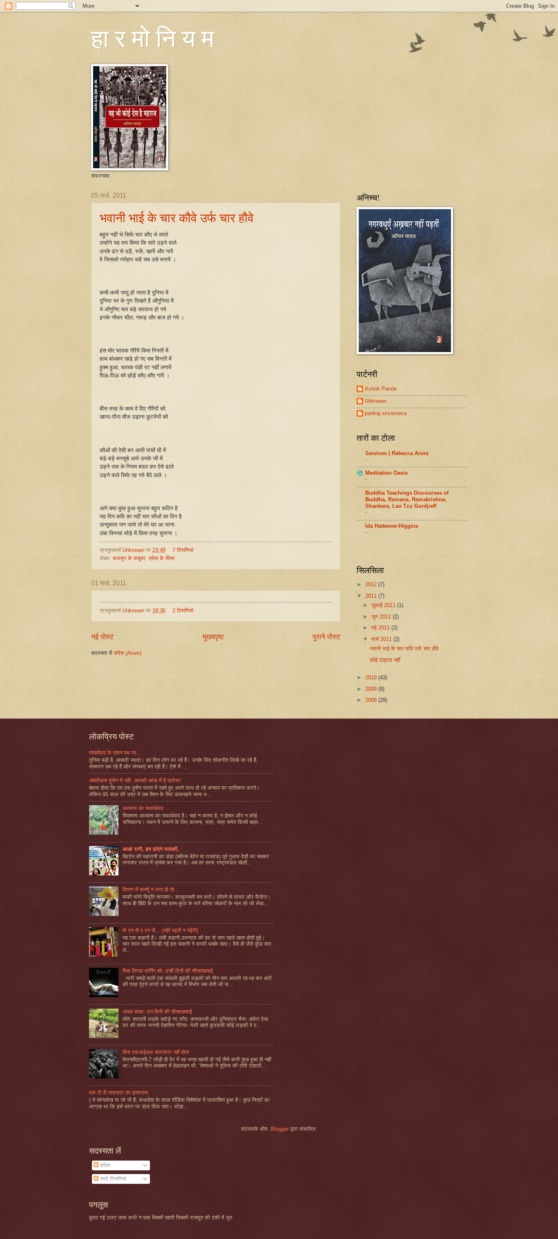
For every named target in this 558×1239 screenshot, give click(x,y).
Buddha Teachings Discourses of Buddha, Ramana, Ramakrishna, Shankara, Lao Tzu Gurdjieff (407, 499)
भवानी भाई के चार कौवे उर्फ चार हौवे (177, 217)
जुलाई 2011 (384, 605)
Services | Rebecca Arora (397, 453)
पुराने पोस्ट (326, 637)
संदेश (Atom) (127, 653)
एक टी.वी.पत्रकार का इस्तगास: (119, 1092)
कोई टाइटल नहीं (385, 660)
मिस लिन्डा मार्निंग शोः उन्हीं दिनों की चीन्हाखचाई (168, 971)
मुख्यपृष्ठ (213, 637)
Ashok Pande (381, 389)
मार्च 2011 (382, 639)
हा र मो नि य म (152, 37)
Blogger (280, 1129)
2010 (371, 677)
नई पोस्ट (102, 637)
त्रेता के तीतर (162, 558)
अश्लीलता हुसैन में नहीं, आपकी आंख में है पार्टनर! (135, 780)
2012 (371, 584)
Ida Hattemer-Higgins (391, 526)
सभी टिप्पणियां (112, 1179)
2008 (371, 700)
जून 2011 (382, 617)
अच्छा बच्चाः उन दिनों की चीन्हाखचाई (157, 1012)
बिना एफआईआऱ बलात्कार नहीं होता (156, 1052)
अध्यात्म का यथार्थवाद (143, 808)
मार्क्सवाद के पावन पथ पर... (115, 753)
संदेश (104, 1165)
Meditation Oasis (386, 473)
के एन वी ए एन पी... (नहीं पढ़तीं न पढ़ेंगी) (160, 930)
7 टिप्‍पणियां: (184, 550)
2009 (371, 689)
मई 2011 (381, 628)
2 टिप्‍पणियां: (184, 610)
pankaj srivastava (385, 413)
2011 (371, 596)
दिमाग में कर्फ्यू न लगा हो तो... (151, 889)
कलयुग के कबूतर (129, 558)
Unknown (375, 401)
